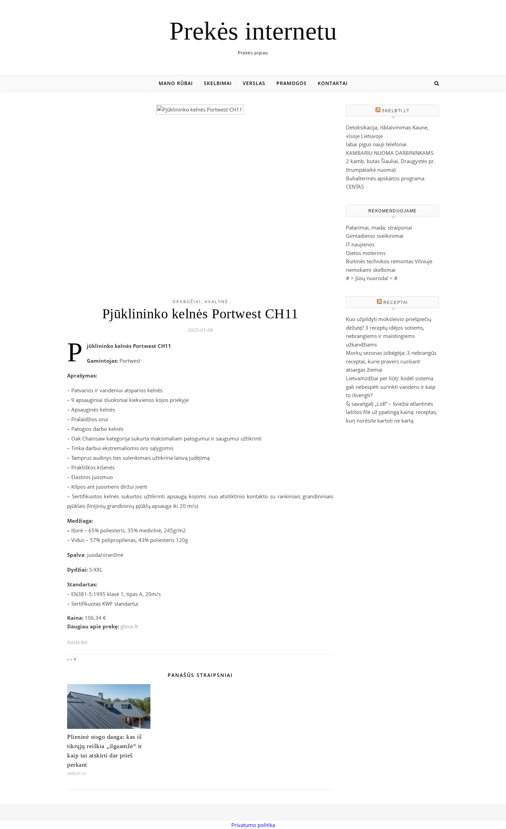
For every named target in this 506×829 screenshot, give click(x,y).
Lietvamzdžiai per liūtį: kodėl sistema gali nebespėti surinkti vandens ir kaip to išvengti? (390, 386)
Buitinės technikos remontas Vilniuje (389, 261)
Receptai (395, 302)
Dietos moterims (366, 252)
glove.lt (129, 626)
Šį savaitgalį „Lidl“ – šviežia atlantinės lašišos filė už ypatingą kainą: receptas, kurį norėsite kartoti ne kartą (391, 412)
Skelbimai (218, 83)
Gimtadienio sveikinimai (374, 235)
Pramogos (291, 83)
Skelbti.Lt (395, 110)
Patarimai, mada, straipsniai (379, 227)
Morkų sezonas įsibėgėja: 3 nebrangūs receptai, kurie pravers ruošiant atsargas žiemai (391, 361)
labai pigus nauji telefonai (376, 144)
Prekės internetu (253, 31)
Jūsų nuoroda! (371, 278)
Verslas (254, 83)
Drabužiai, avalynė (200, 302)
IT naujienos (360, 244)
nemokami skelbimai (371, 269)
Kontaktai (333, 83)
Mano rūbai (176, 83)
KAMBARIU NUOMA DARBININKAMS (389, 152)
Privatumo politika (253, 824)
